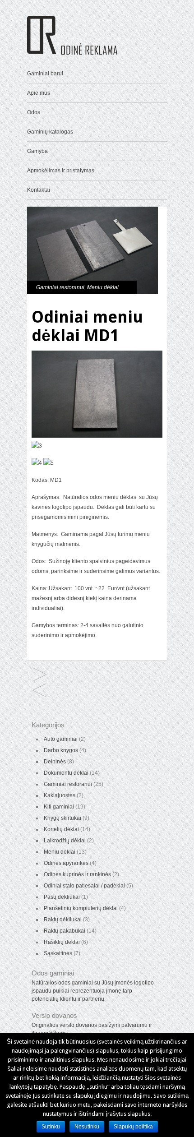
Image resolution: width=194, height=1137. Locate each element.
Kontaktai (38, 190)
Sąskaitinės (58, 953)
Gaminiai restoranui (60, 287)
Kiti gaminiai (59, 807)
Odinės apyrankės (66, 863)
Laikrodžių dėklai (65, 840)
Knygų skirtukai (62, 818)
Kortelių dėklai (61, 829)
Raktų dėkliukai (63, 919)
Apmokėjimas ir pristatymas (60, 170)
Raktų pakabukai (64, 931)
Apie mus (38, 93)
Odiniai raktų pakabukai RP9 (39, 675)
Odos (33, 112)
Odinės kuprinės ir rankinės (77, 874)
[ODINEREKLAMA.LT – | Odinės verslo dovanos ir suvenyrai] (72, 53)
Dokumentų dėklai (66, 773)
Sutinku (51, 1126)
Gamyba (37, 151)
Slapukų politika (133, 1126)
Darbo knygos (61, 750)
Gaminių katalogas (50, 132)
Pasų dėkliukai (62, 897)
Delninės (55, 761)
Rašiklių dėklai (62, 942)
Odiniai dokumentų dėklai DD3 (39, 691)
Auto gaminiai (61, 739)
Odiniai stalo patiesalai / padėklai (84, 886)
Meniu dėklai (103, 287)
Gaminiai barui (45, 73)
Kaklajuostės (59, 795)
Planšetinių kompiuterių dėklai (81, 908)
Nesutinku (86, 1126)
